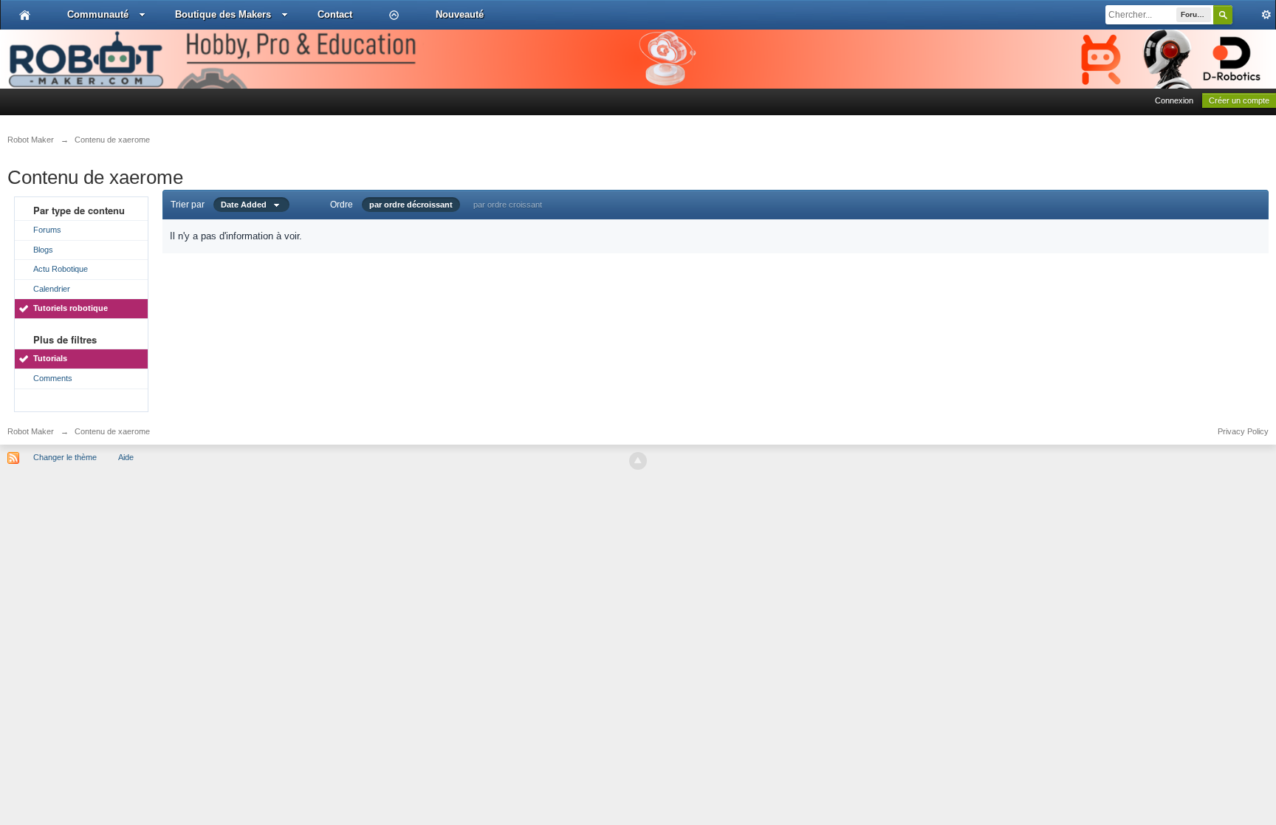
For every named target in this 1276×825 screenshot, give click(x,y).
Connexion (1174, 100)
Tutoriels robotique (70, 308)
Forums (47, 229)
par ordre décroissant (411, 204)
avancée (1253, 15)
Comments (52, 378)
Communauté (97, 14)
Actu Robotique (60, 268)
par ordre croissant (507, 204)
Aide (126, 457)
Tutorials (50, 358)
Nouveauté (460, 14)
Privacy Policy (1243, 431)
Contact (335, 14)
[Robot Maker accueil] (25, 15)
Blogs (43, 249)
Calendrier (51, 288)
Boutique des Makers (223, 14)
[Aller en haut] (638, 461)
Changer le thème (65, 457)
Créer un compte (1239, 100)
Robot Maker (30, 431)
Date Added (247, 204)
